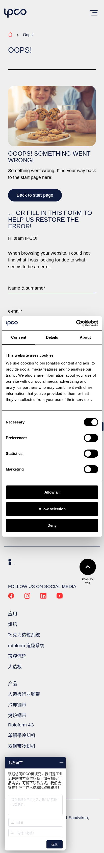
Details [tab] (52, 337)
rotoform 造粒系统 (26, 645)
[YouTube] (60, 597)
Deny (52, 525)
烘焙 (12, 624)
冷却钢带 (17, 704)
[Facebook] (11, 597)
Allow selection (52, 509)
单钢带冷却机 (21, 735)
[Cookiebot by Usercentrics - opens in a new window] (76, 323)
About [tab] (85, 337)
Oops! (28, 35)
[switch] (91, 438)
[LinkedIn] (43, 597)
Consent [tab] (18, 337)
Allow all (52, 492)
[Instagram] (27, 597)
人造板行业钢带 (24, 694)
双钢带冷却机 (21, 746)
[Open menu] (93, 13)
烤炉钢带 (17, 715)
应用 (12, 613)
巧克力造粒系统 (24, 635)
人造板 (15, 666)
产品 (12, 683)
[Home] (15, 13)
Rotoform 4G (21, 724)
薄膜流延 (17, 656)
